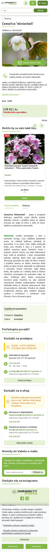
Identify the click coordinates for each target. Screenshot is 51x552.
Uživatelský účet (26, 3)
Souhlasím (36, 546)
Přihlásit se (38, 472)
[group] (24, 167)
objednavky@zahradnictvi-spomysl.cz (26, 415)
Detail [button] (24, 198)
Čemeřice (18, 315)
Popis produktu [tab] (11, 205)
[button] (25, 189)
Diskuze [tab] (26, 205)
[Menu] (43, 3)
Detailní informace (10, 94)
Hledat (40, 10)
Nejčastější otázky (25, 443)
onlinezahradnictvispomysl (22, 498)
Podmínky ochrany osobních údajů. (19, 525)
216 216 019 (14, 363)
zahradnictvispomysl (27, 498)
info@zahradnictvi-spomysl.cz (23, 430)
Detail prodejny (24, 380)
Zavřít (7, 120)
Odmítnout (13, 546)
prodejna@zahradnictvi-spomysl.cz (25, 371)
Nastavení (24, 539)
